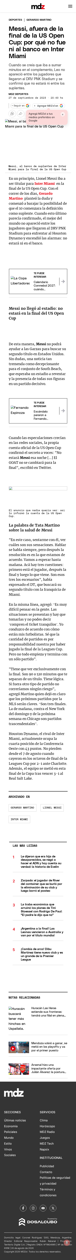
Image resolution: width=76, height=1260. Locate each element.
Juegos (45, 1138)
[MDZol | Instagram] (33, 1208)
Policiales (10, 1132)
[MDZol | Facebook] (23, 1208)
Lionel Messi (52, 808)
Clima (44, 1120)
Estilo (8, 1143)
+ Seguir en (18, 105)
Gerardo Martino (22, 808)
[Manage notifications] (67, 1243)
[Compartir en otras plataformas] (20, 113)
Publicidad (47, 1166)
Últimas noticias (15, 1120)
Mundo (9, 1138)
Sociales (10, 1155)
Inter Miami (19, 819)
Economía (11, 1126)
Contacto (46, 1172)
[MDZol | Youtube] (43, 1208)
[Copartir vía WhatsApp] (12, 113)
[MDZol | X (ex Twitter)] (53, 1208)
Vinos (8, 1149)
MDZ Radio (47, 1132)
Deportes (15, 20)
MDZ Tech (47, 1143)
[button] (70, 6)
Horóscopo (47, 1126)
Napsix (44, 1149)
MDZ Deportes (18, 94)
